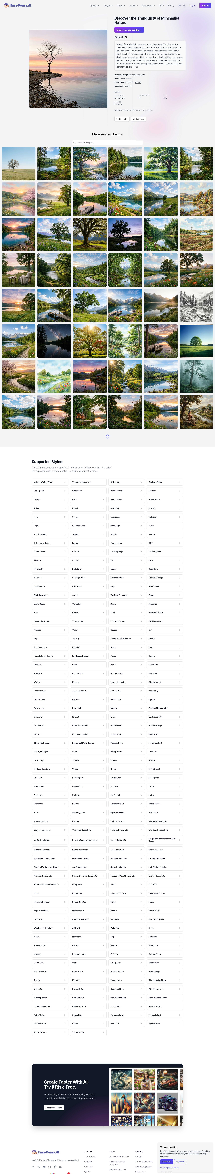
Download (140, 119)
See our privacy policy (169, 1168)
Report (138, 83)
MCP (161, 5)
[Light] (184, 5)
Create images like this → (129, 30)
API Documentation (144, 1169)
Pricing (171, 5)
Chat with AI (89, 1164)
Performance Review (119, 1164)
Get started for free (54, 1116)
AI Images (88, 1169)
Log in (192, 5)
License (117, 110)
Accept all (166, 1162)
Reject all (180, 1162)
